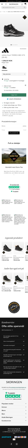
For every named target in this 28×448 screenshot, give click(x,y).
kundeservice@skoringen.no (18, 387)
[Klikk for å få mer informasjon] (25, 85)
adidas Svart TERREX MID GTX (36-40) (16, 11)
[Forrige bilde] (2, 30)
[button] (8, 206)
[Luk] (26, 1)
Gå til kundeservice (6, 330)
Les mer (20, 1)
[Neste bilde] (25, 30)
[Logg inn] (22, 4)
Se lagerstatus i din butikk (11, 90)
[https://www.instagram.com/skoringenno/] (16, 444)
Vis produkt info (14, 133)
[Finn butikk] (6, 4)
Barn (5, 11)
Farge (3, 62)
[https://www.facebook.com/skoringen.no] (11, 444)
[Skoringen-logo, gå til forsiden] (13, 4)
